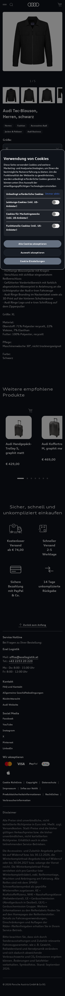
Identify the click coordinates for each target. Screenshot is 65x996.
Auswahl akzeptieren (32, 252)
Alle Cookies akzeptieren (32, 244)
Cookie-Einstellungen (32, 261)
